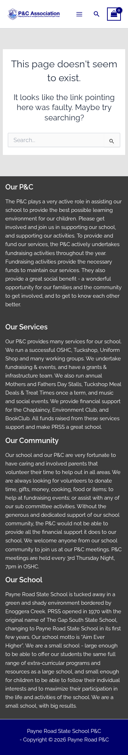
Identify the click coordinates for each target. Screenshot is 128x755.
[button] (97, 14)
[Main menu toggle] (79, 14)
